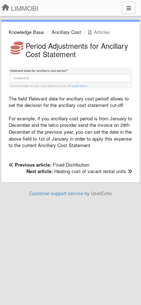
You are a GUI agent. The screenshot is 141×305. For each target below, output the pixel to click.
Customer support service (56, 193)
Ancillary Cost (66, 32)
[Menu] (129, 8)
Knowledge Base (26, 32)
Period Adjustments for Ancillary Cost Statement (77, 49)
